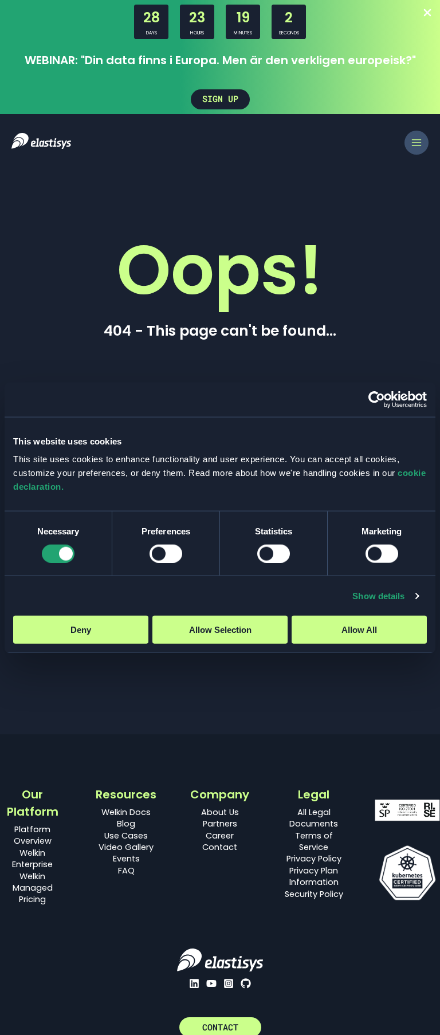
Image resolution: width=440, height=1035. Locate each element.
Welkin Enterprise (32, 858)
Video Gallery (126, 847)
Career (220, 835)
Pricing (32, 899)
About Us (220, 812)
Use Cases (126, 835)
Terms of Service (314, 841)
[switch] (166, 553)
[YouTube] (211, 983)
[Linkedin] (194, 983)
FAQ (126, 870)
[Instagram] (228, 983)
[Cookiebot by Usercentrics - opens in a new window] (377, 399)
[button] (220, 99)
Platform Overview (33, 835)
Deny (80, 630)
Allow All (359, 630)
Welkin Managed (33, 882)
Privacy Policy (313, 858)
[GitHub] (246, 983)
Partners (220, 823)
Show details (378, 595)
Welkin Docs (126, 812)
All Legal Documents (313, 817)
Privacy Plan (313, 870)
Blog (126, 823)
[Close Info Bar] (427, 13)
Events (126, 858)
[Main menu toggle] (416, 143)
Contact (219, 847)
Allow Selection (220, 630)
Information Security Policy (314, 887)
